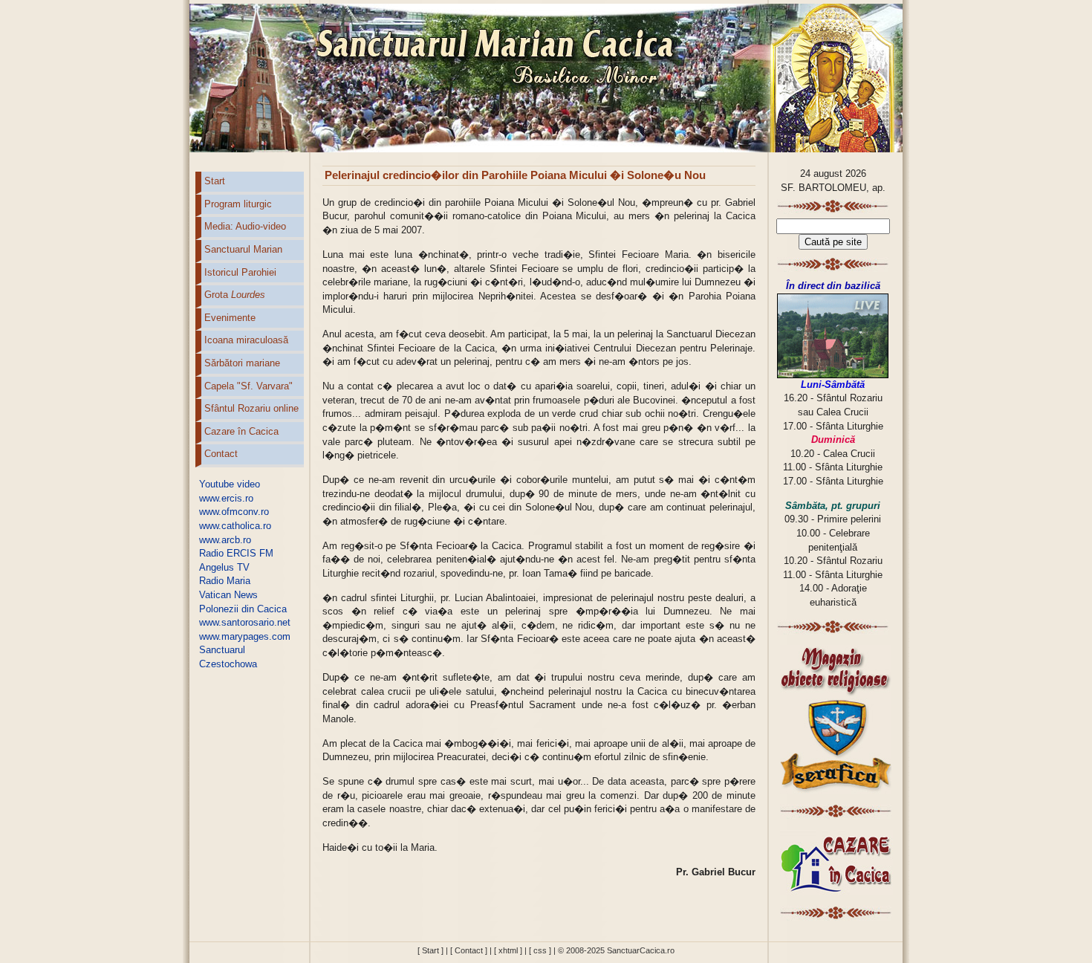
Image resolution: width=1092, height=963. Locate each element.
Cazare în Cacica (241, 431)
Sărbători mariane (242, 363)
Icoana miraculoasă (246, 340)
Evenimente (230, 317)
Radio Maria (224, 580)
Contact (221, 453)
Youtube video (229, 484)
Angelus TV (224, 567)
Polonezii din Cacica (243, 609)
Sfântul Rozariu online (251, 408)
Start (214, 181)
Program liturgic (238, 204)
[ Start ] (430, 950)
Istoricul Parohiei (240, 272)
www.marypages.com (244, 636)
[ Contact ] (468, 950)
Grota (234, 294)
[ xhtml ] (508, 950)
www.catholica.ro (235, 525)
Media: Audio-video (245, 226)
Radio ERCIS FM (236, 553)
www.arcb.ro (225, 539)
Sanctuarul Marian (243, 249)
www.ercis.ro (226, 498)
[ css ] (540, 950)
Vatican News (228, 594)
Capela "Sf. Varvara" (248, 386)
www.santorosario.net (244, 622)
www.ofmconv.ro (234, 511)
